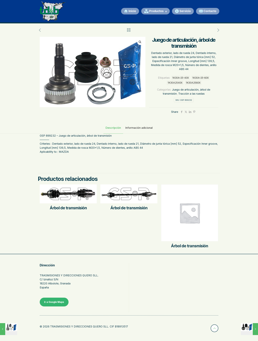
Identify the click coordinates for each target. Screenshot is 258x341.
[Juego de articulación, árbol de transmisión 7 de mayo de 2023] (8, 329)
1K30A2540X (175, 82)
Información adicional (139, 127)
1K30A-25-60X (200, 77)
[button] (140, 42)
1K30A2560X (193, 82)
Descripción (113, 127)
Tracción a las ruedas (191, 93)
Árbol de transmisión (68, 208)
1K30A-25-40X (180, 77)
